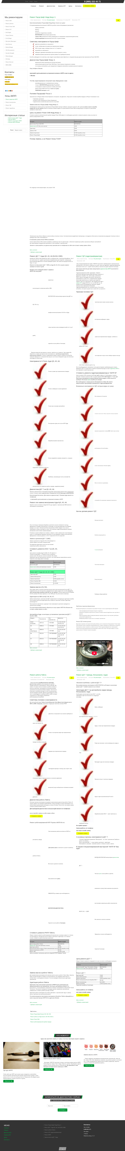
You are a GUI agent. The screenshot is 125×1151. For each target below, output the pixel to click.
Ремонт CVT (8, 29)
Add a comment (33, 250)
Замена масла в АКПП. (91, 1054)
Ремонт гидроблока (10, 108)
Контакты (78, 6)
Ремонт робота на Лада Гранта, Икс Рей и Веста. (42, 1016)
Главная (33, 6)
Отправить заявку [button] (89, 5)
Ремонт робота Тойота (38, 675)
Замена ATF (62, 6)
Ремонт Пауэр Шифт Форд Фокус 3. (43, 17)
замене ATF (79, 282)
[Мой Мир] (10, 90)
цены (89, 379)
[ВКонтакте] (6, 90)
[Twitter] (7, 90)
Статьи (35, 1)
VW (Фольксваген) (9, 50)
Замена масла (33, 126)
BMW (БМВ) (8, 64)
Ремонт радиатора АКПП (11, 99)
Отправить (62, 1110)
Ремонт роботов (9, 23)
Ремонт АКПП (47, 1134)
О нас (26, 1)
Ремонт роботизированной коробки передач (40, 1021)
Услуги (31, 1)
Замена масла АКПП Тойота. (52, 1058)
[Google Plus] (12, 90)
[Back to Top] (62, 1149)
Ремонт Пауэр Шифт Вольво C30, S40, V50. (40, 1014)
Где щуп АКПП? (12, 119)
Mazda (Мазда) (9, 47)
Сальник (96, 549)
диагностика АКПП (106, 268)
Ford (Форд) (8, 38)
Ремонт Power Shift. (10, 26)
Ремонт (41, 6)
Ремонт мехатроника (10, 102)
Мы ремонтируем (51, 20)
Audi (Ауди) (8, 32)
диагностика (116, 857)
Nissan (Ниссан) (9, 62)
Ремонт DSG (8, 20)
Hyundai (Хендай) (9, 53)
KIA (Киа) (7, 59)
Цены (70, 6)
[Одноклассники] (9, 90)
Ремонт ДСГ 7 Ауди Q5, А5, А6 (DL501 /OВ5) (55, 1127)
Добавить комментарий (36, 252)
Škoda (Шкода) (9, 56)
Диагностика (51, 6)
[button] (36, 816)
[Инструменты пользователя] (118, 20)
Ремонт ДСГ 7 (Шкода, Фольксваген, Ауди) (92, 675)
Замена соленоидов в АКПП (15, 120)
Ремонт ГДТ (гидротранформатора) (89, 256)
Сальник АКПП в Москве (14, 122)
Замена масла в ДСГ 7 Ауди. (15, 118)
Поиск (11, 130)
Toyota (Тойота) (9, 35)
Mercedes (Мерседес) (10, 41)
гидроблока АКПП (114, 368)
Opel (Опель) (8, 44)
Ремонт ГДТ (8, 105)
